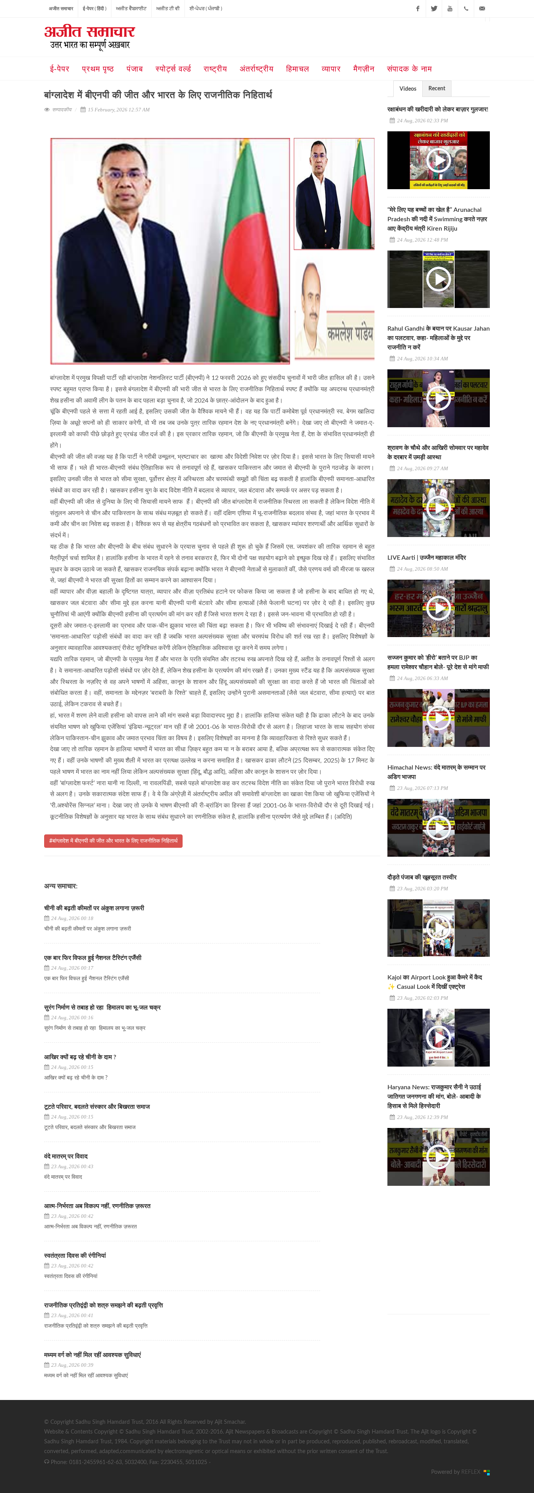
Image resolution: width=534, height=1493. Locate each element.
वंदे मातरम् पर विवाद (66, 1156)
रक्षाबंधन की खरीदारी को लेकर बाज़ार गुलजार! (437, 109)
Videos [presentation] (408, 89)
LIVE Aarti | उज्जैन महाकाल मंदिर (426, 558)
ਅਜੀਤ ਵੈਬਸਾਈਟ (131, 8)
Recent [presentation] (436, 88)
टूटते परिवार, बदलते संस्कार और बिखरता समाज (97, 1107)
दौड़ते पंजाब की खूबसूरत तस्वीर (422, 877)
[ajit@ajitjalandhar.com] (482, 8)
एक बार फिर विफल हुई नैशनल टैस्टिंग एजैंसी (93, 958)
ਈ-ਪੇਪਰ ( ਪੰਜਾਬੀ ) (206, 8)
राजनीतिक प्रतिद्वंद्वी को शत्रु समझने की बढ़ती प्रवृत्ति (103, 1305)
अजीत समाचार (61, 8)
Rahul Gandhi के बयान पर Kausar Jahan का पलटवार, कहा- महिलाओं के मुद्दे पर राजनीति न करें (438, 338)
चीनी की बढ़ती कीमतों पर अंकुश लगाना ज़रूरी (94, 908)
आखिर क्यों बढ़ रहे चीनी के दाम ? (80, 1057)
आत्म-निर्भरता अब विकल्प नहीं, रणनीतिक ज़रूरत (97, 1206)
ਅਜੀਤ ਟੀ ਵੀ (168, 8)
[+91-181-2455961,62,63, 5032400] (466, 8)
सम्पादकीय (61, 110)
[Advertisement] (446, 1243)
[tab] (408, 89)
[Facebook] (418, 8)
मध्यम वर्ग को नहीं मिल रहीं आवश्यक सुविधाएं (92, 1355)
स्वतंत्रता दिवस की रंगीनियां (75, 1256)
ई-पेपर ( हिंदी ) (94, 8)
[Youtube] (450, 8)
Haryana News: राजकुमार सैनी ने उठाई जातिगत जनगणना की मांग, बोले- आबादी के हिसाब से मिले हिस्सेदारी (434, 1096)
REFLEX (472, 1472)
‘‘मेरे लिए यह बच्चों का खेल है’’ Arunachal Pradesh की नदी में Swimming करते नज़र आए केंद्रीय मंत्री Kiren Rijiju (437, 219)
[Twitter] (434, 8)
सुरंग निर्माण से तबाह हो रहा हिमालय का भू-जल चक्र (102, 1007)
